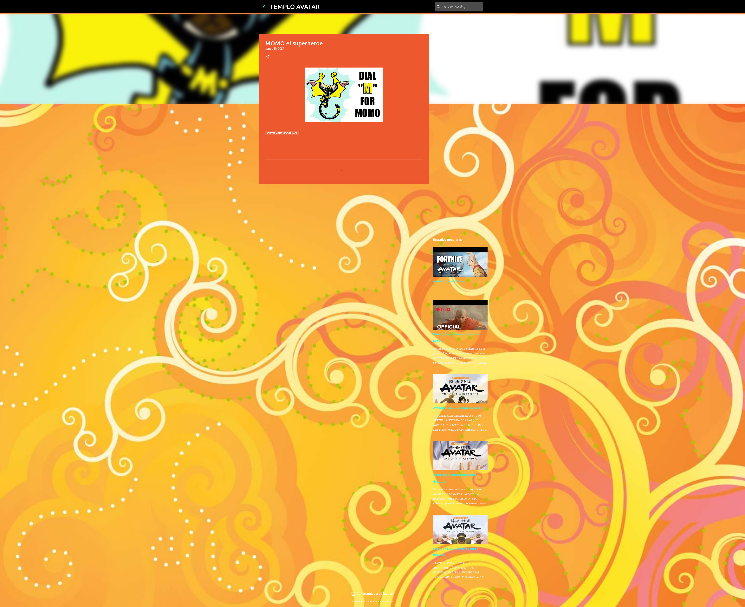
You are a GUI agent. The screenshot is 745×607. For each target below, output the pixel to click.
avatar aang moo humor (282, 133)
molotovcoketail (384, 601)
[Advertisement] (344, 217)
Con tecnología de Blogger (375, 593)
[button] (267, 57)
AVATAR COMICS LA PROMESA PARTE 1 (458, 407)
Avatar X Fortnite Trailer (449, 281)
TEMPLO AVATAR (295, 6)
